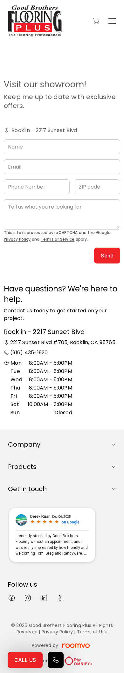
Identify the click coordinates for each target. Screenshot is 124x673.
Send (107, 255)
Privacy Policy (17, 239)
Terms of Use (92, 632)
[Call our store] (56, 660)
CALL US (25, 660)
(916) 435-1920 (29, 352)
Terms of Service (58, 239)
